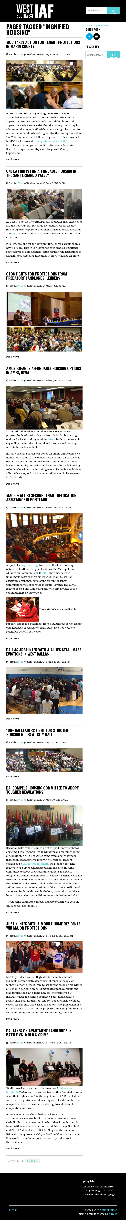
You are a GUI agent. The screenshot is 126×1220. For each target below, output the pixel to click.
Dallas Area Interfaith (35, 863)
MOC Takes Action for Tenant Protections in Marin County (43, 44)
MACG (43, 573)
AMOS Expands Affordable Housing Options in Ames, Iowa (43, 370)
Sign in (13, 1209)
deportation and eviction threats (57, 141)
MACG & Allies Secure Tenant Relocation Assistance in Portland (41, 497)
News (20, 54)
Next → (34, 1161)
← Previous (13, 1161)
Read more (12, 159)
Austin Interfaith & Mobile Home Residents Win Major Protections (43, 926)
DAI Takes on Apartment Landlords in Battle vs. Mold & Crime (39, 1033)
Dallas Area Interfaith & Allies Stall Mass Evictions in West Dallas (43, 652)
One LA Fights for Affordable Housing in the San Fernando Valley (41, 173)
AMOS (52, 439)
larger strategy (30, 565)
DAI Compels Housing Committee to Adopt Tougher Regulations (42, 790)
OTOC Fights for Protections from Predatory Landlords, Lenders (36, 276)
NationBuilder (108, 1209)
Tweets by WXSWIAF (97, 25)
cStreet (113, 1213)
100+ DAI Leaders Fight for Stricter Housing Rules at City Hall (37, 732)
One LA (15, 233)
